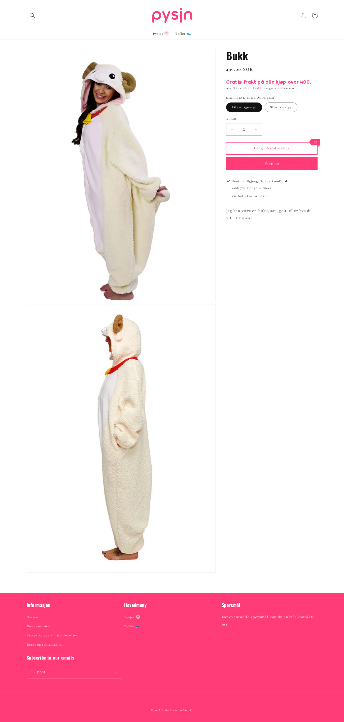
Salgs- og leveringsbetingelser (52, 635)
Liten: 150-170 (244, 107)
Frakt (257, 88)
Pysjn (165, 710)
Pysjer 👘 (132, 617)
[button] (32, 15)
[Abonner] (115, 672)
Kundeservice (38, 626)
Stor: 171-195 (281, 107)
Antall (231, 119)
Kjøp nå (271, 163)
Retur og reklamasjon (45, 644)
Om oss (33, 617)
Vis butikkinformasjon (250, 196)
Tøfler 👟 (132, 626)
